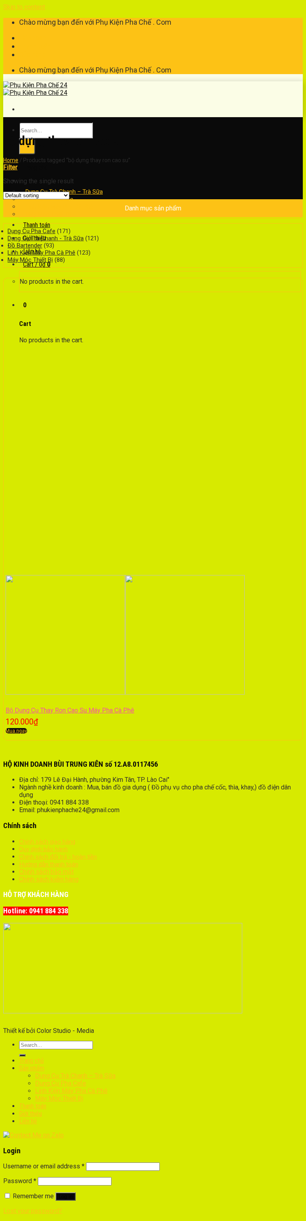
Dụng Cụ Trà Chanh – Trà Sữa (75, 1076)
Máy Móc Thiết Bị (48, 214)
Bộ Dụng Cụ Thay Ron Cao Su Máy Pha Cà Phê (70, 710)
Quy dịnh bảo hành (43, 849)
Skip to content (24, 7)
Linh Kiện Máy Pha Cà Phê (41, 252)
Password (19, 1181)
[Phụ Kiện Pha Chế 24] (35, 88)
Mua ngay (16, 731)
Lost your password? (32, 1211)
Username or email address (43, 1166)
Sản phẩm (31, 1068)
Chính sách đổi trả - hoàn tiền (58, 856)
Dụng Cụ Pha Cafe (31, 231)
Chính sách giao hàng (47, 841)
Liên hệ (28, 1121)
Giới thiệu (30, 1113)
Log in (66, 1196)
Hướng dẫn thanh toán (48, 864)
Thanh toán (35, 46)
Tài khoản (32, 37)
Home (10, 160)
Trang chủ (35, 167)
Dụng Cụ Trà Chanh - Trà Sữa (46, 238)
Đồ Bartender (25, 245)
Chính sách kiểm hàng (48, 879)
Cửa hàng (32, 54)
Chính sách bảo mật (46, 872)
